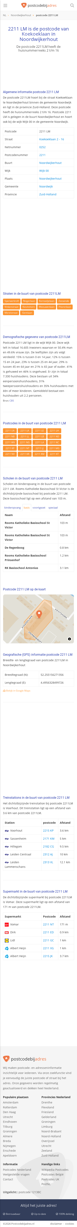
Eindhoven (10, 1122)
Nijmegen (9, 1146)
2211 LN (9, 430)
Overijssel (47, 1141)
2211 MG (54, 448)
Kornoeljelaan (46, 301)
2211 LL (25, 436)
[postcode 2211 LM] (39, 5)
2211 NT (24, 448)
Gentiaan (27, 312)
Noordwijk (46, 186)
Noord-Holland (51, 1136)
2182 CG (48, 846)
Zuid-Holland (47, 194)
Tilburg (7, 1126)
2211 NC (54, 442)
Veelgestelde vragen (16, 1174)
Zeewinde (63, 301)
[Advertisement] (38, 246)
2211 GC (48, 940)
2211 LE (39, 430)
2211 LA (39, 442)
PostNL (46, 1184)
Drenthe (46, 1102)
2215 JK (48, 956)
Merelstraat (11, 312)
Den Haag (9, 1112)
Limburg (47, 1126)
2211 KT (54, 454)
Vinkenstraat (11, 306)
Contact (8, 1179)
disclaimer (56, 1223)
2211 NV (10, 454)
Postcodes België (52, 1174)
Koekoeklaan (36, 33)
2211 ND (54, 436)
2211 (42, 155)
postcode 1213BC (30, 1192)
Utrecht (8, 1117)
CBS (11, 400)
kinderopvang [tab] (12, 507)
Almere (7, 1136)
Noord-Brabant (51, 1131)
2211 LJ (39, 448)
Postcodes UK (50, 1179)
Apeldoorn (10, 1155)
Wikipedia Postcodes (55, 1170)
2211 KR (24, 454)
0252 (42, 147)
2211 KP (10, 448)
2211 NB (10, 436)
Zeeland (46, 1150)
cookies (69, 1223)
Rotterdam (10, 1107)
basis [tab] (27, 507)
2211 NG (25, 442)
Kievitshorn (29, 306)
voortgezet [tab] (39, 507)
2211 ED (48, 932)
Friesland (47, 1112)
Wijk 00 (44, 171)
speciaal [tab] (53, 507)
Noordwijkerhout (50, 163)
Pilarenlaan (65, 306)
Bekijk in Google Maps (18, 690)
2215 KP (48, 830)
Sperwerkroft (12, 301)
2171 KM (48, 838)
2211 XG (48, 948)
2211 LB (39, 436)
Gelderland (48, 1117)
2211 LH (54, 430)
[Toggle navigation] (5, 5)
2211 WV (10, 442)
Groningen (10, 1131)
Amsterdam (10, 1102)
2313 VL (48, 862)
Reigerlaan (29, 301)
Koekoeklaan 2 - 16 (51, 139)
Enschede (9, 1150)
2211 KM (39, 454)
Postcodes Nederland (17, 1170)
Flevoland (47, 1107)
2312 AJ (48, 854)
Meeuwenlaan (46, 306)
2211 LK (24, 430)
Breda (7, 1141)
